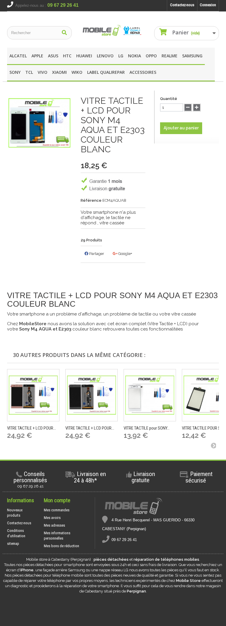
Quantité (168, 98)
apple (37, 56)
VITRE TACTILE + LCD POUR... (31, 428)
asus (53, 56)
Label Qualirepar (106, 72)
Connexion (208, 5)
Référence (91, 200)
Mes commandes (56, 510)
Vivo (42, 72)
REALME (169, 56)
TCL (29, 72)
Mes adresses (54, 525)
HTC (67, 56)
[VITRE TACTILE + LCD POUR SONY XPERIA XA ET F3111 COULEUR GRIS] (91, 395)
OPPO (151, 56)
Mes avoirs (52, 517)
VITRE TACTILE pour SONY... (147, 428)
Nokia (134, 56)
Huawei (84, 56)
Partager (96, 253)
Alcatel (18, 56)
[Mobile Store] (113, 30)
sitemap (13, 543)
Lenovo (105, 56)
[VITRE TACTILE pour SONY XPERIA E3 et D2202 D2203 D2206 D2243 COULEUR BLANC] (150, 395)
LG (120, 56)
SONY (15, 72)
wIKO (77, 72)
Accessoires (142, 72)
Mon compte (57, 500)
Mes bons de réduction (61, 546)
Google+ (124, 253)
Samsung (192, 56)
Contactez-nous (182, 5)
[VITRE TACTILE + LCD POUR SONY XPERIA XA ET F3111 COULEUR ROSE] (33, 395)
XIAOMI (59, 72)
